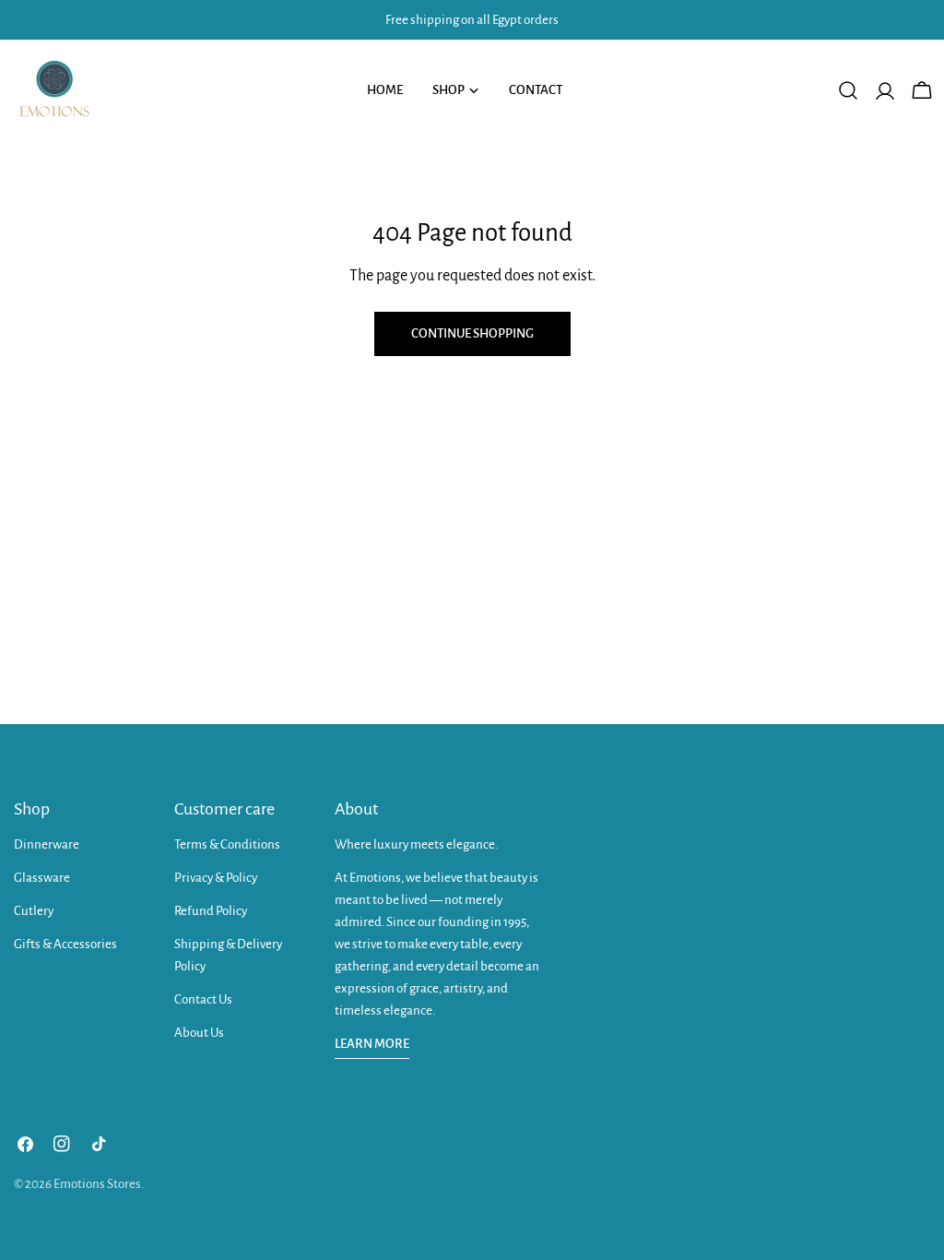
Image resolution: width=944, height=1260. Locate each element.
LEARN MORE (372, 1044)
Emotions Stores (97, 1184)
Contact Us (203, 999)
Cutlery (33, 911)
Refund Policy (210, 911)
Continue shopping (472, 333)
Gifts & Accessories (65, 944)
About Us (199, 1033)
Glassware (42, 878)
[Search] (848, 90)
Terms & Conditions (227, 844)
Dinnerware (46, 844)
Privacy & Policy (215, 878)
